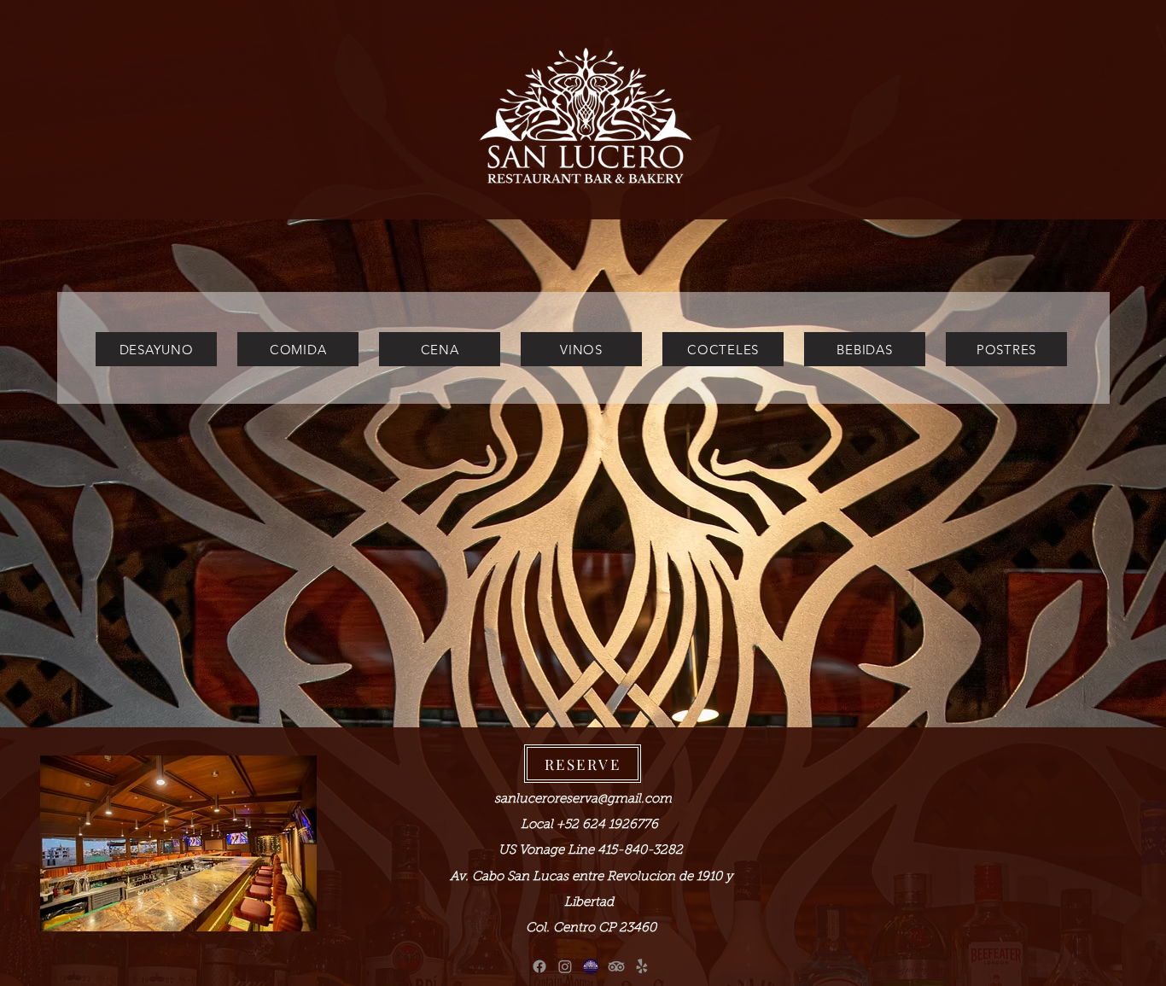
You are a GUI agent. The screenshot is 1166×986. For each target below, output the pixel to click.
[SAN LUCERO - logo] (590, 966)
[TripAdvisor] (616, 966)
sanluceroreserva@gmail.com (583, 799)
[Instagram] (565, 966)
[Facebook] (539, 966)
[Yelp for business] (641, 966)
